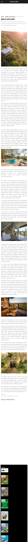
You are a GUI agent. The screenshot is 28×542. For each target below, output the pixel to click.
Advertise (3, 467)
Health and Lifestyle (10, 16)
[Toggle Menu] (2, 1)
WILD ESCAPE (8, 19)
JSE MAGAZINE (14, 1)
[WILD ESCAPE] (14, 66)
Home (2, 16)
